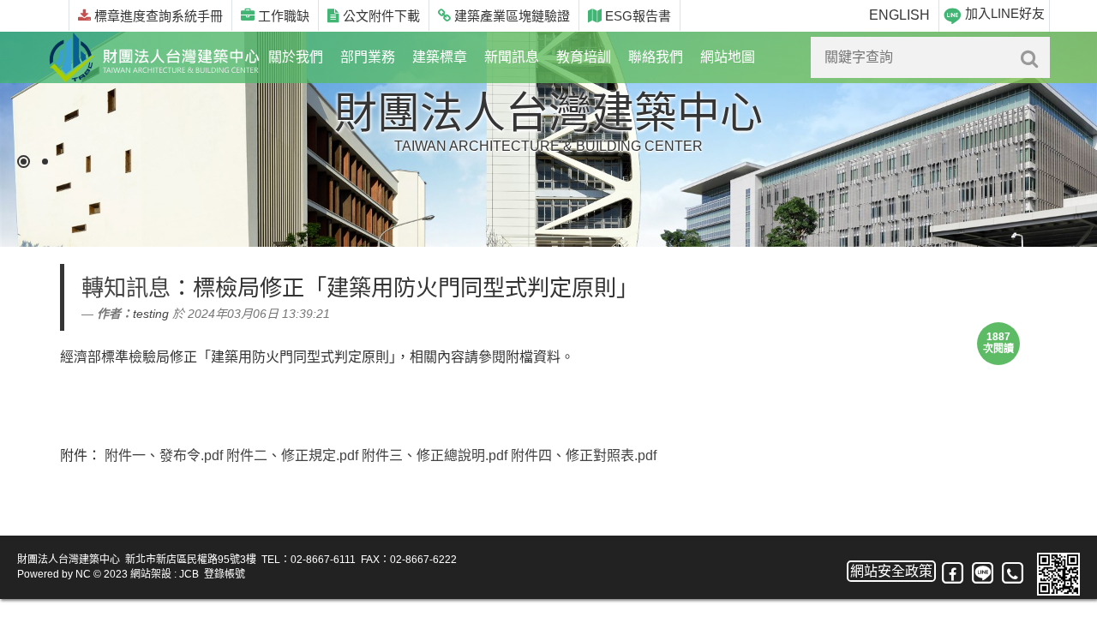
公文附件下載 (379, 16)
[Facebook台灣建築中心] (953, 573)
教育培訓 (583, 57)
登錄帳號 (224, 574)
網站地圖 (727, 57)
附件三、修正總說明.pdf (434, 455)
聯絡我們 (655, 57)
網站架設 (150, 574)
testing (151, 313)
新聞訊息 (511, 57)
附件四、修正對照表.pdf (583, 455)
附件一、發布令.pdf (164, 455)
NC (83, 574)
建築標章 (439, 57)
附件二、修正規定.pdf (292, 455)
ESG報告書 (636, 16)
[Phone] (1013, 573)
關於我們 (295, 57)
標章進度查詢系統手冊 (157, 16)
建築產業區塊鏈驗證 (510, 16)
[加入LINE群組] (982, 574)
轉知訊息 (126, 288)
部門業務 (367, 57)
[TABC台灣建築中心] (154, 57)
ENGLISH (899, 15)
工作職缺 (282, 16)
